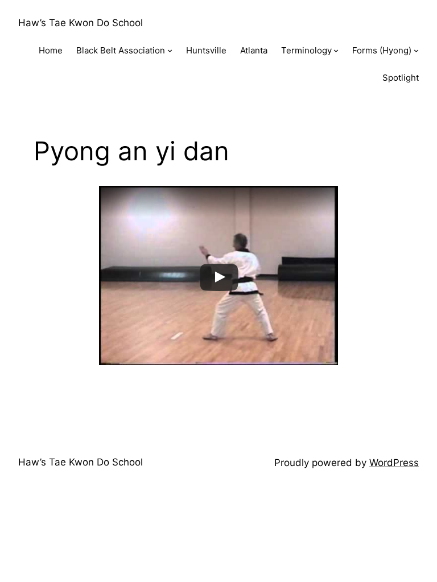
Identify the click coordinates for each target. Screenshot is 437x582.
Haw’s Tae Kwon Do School (80, 22)
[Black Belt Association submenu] (169, 50)
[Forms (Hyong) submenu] (416, 50)
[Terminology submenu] (336, 50)
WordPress (394, 462)
